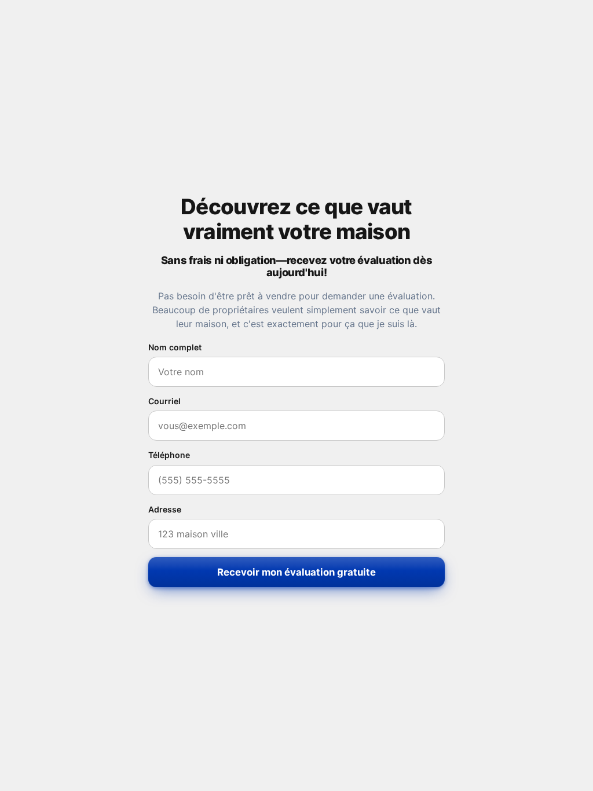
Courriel (164, 401)
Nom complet (175, 347)
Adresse (164, 509)
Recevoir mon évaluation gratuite (296, 572)
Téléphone (169, 455)
